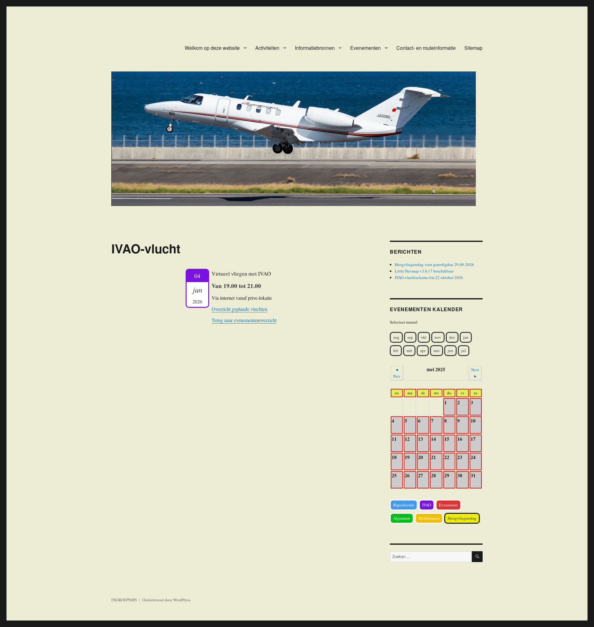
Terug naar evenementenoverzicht (244, 320)
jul (463, 350)
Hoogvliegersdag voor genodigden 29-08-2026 (434, 264)
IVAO (426, 505)
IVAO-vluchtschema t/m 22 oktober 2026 (429, 277)
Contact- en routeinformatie (426, 47)
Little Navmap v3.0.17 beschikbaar (424, 271)
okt (424, 337)
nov (438, 337)
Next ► (475, 373)
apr (422, 350)
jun (450, 350)
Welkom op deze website (212, 47)
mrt (409, 350)
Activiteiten (267, 47)
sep (410, 337)
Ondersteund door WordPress (166, 600)
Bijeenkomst (403, 505)
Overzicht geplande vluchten (239, 309)
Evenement (448, 505)
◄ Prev (397, 373)
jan (465, 337)
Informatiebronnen (315, 47)
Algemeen (401, 518)
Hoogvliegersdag (462, 518)
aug (396, 337)
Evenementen (365, 47)
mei (436, 350)
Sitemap (473, 47)
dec (452, 337)
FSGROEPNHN (124, 600)
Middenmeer (429, 518)
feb (395, 350)
